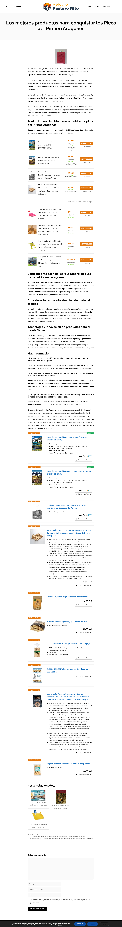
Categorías (18, 6)
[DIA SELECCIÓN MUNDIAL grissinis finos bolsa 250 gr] (37, 650)
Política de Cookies (64, 923)
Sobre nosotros (93, 6)
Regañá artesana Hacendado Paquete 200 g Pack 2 (68, 764)
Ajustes (104, 924)
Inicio (8, 6)
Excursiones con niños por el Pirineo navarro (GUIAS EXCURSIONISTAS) (48, 161)
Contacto (107, 6)
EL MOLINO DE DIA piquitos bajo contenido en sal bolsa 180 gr (67, 670)
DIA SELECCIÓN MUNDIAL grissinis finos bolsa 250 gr (68, 644)
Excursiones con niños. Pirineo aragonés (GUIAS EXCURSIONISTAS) (49, 145)
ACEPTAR (80, 924)
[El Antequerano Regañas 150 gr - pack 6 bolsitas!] (37, 626)
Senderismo (34, 834)
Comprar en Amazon (84, 460)
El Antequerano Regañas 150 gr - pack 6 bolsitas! (67, 622)
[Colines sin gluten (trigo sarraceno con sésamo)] (37, 603)
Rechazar (92, 924)
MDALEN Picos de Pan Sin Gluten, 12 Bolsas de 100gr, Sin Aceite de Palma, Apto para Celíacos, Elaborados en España (69, 533)
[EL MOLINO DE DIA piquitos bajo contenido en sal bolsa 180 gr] (37, 675)
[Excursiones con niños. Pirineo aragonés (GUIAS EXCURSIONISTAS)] (37, 443)
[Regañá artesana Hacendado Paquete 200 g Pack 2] (37, 770)
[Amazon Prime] (89, 456)
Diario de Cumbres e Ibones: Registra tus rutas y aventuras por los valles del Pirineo (49, 175)
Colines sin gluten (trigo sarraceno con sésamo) (67, 597)
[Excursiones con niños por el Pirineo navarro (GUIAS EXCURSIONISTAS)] (37, 477)
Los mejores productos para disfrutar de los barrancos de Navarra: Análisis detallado (57, 836)
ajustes (60, 925)
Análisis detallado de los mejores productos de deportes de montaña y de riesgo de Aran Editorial (62, 838)
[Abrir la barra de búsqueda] (115, 7)
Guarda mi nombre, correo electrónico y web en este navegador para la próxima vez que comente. (61, 901)
